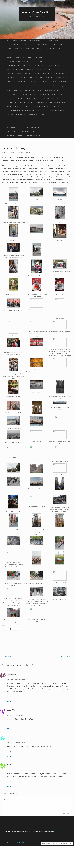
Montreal (38, 57)
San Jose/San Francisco (34, 98)
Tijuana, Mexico (13, 90)
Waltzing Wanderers (37, 12)
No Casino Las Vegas (14, 98)
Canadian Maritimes (33, 127)
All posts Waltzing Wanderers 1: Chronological (24, 40)
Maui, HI (46, 82)
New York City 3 (52, 98)
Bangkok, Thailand (14, 73)
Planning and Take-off (54, 40)
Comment (66, 813)
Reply (9, 701)
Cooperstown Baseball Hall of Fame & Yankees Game (26, 102)
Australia (17, 44)
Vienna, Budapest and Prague (38, 123)
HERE (54, 831)
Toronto (49, 57)
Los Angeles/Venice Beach (16, 77)
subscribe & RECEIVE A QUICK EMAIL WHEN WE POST (24, 135)
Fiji (8, 44)
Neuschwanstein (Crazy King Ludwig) (20, 65)
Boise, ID (61, 77)
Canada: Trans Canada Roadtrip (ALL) (40, 53)
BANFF (60, 53)
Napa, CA (10, 82)
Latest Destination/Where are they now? (22, 131)
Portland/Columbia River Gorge (42, 119)
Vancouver (35, 82)
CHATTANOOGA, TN (51, 90)
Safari (53, 44)
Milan (9, 106)
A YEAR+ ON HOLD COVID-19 (32, 90)
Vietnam (30, 69)
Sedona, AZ (60, 73)
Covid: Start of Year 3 (30, 94)
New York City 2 (12, 94)
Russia (55, 82)
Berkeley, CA (50, 77)
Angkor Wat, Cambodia (45, 69)
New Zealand (29, 44)
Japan (37, 73)
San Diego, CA (60, 86)
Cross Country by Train (15, 123)
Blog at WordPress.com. (14, 842)
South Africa (42, 44)
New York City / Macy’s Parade (40, 86)
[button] (13, 196)
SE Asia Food (47, 73)
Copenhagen (11, 86)
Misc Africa (6, 656)
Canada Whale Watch (14, 127)
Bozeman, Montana (53, 49)
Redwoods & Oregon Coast (17, 119)
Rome (38, 106)
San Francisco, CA (35, 77)
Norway (23, 86)
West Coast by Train (36, 115)
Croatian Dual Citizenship (53, 106)
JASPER (9, 57)
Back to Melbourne (59, 110)
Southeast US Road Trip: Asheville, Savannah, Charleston (27, 110)
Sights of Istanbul (66, 656)
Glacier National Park (15, 53)
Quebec (28, 57)
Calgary (19, 57)
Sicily (9, 49)
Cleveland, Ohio (37, 61)
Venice (17, 106)
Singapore (19, 69)
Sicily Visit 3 (28, 106)
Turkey (62, 44)
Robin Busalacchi (23, 152)
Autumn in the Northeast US (17, 61)
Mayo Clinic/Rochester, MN (52, 94)
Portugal (18, 49)
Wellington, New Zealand (16, 115)
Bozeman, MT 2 (22, 82)
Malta (9, 69)
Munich (40, 65)
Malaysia (28, 73)
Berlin (63, 82)
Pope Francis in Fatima (34, 49)
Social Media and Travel (57, 102)
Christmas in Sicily (53, 65)
